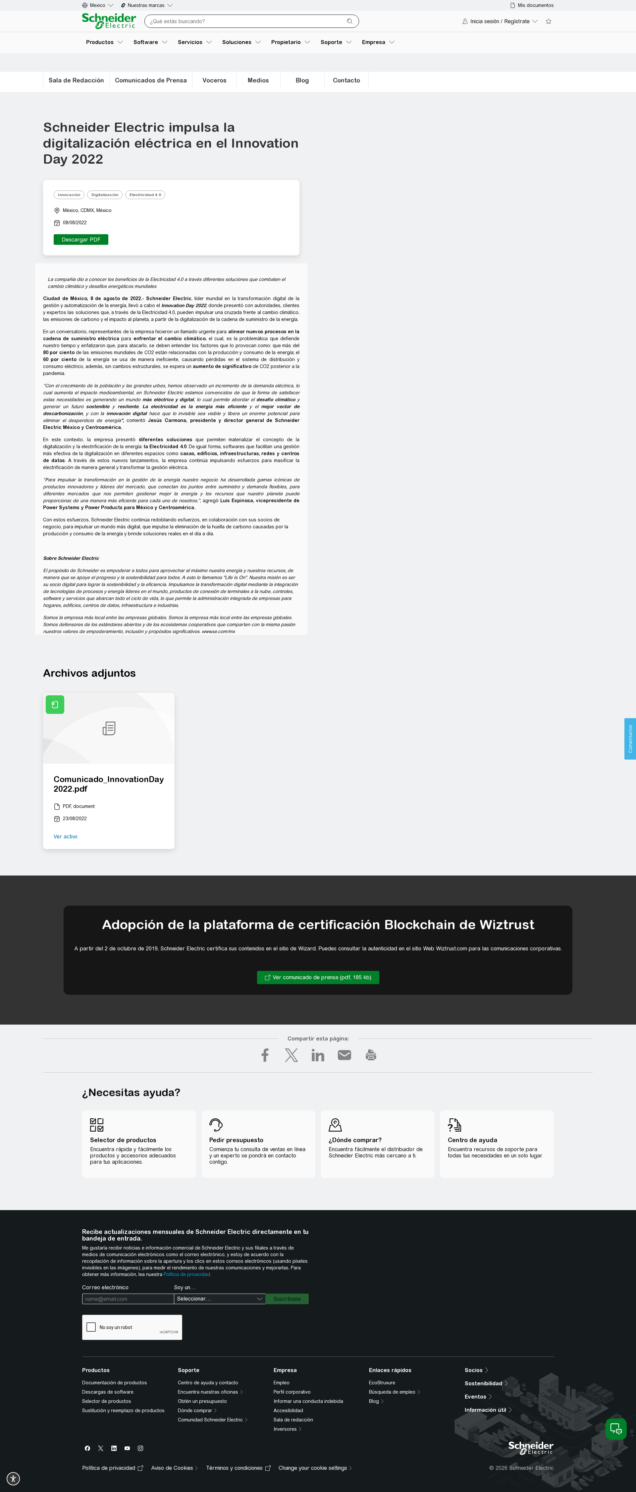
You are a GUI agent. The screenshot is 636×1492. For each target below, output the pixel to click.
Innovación (69, 194)
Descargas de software (107, 1392)
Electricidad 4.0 (145, 194)
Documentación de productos (114, 1382)
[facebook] (265, 1055)
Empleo (282, 1382)
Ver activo (66, 836)
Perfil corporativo (292, 1392)
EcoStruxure (382, 1382)
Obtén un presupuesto (202, 1401)
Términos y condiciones (234, 1468)
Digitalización (104, 194)
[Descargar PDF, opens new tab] (81, 239)
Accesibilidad (288, 1410)
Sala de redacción (293, 1419)
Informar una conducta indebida (308, 1401)
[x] (291, 1055)
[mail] (344, 1055)
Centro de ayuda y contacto (208, 1382)
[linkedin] (318, 1055)
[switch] (13, 1478)
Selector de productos (106, 1401)
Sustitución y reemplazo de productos (123, 1410)
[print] (371, 1055)
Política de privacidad (187, 1274)
